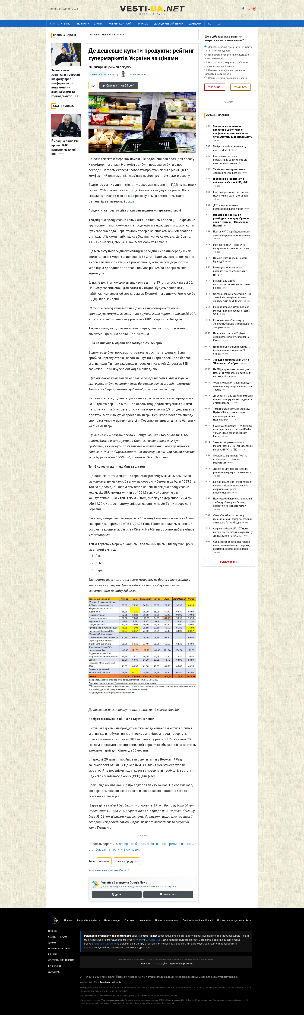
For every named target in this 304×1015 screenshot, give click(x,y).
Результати (240, 87)
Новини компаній (120, 23)
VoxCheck (111, 943)
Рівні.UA (143, 23)
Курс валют (54, 966)
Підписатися (168, 894)
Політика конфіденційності (198, 920)
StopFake (99, 943)
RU (209, 23)
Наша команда (112, 920)
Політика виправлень (167, 920)
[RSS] (248, 8)
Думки (98, 23)
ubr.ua (130, 201)
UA (219, 23)
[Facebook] (243, 8)
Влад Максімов (137, 74)
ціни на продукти (127, 861)
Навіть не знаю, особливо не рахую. (228, 78)
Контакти (129, 920)
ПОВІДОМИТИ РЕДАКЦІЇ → (153, 963)
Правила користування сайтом (234, 920)
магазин (104, 861)
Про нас (68, 920)
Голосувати (214, 87)
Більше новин (228, 562)
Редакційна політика (88, 920)
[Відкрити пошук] (254, 8)
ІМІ (140, 940)
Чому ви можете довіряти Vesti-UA (108, 870)
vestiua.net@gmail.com (181, 963)
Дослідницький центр (168, 23)
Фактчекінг (145, 920)
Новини (82, 23)
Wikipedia (117, 982)
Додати (117, 894)
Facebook (105, 982)
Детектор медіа (154, 940)
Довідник (195, 23)
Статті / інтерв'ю (60, 23)
